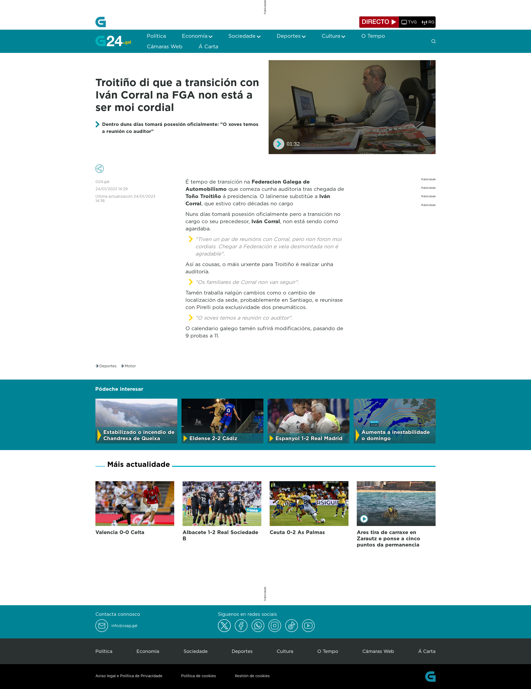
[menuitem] (156, 36)
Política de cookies (198, 675)
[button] (278, 144)
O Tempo (327, 651)
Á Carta (427, 651)
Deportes (108, 366)
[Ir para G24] (113, 41)
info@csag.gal (124, 625)
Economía (147, 651)
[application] (352, 107)
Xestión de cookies (252, 675)
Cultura (285, 651)
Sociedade (196, 651)
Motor (130, 366)
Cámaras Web (378, 651)
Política (103, 651)
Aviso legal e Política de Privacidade (128, 675)
